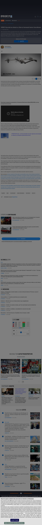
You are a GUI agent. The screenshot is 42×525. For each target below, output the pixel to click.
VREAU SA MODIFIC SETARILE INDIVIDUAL (14, 523)
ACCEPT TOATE (14, 520)
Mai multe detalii (8, 505)
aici (24, 513)
